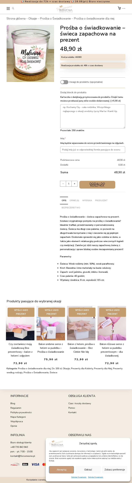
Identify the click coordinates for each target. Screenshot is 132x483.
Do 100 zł (57, 368)
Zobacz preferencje (114, 469)
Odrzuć (88, 469)
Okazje (32, 18)
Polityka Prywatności (78, 477)
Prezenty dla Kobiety (82, 368)
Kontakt (72, 412)
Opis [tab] (64, 200)
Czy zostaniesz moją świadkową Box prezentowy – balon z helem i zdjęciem (20, 350)
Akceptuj (61, 469)
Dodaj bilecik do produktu (73, 92)
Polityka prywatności (21, 412)
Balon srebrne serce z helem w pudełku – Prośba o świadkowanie (50, 348)
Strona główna (16, 18)
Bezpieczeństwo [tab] (71, 207)
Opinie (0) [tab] (74, 200)
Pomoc (71, 407)
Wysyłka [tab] (87, 200)
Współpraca (16, 421)
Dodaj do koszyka (97, 185)
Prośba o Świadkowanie (55, 18)
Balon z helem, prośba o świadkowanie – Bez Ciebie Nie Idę (81, 348)
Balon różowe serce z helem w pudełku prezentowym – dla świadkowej (112, 350)
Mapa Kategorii (18, 416)
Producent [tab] (101, 200)
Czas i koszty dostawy (79, 403)
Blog (12, 403)
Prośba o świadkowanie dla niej (94, 18)
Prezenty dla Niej (103, 368)
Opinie (13, 425)
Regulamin (15, 407)
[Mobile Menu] (8, 9)
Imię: (67, 138)
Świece (53, 372)
